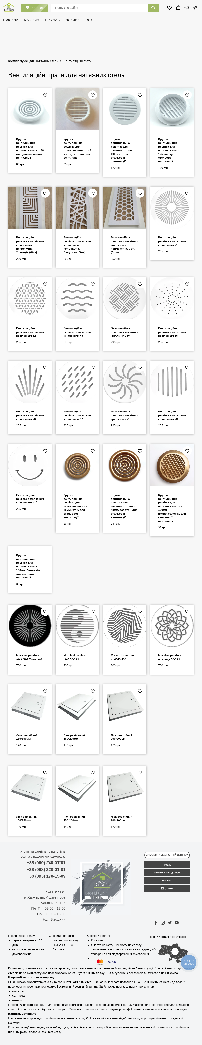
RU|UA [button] (91, 20)
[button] (169, 7)
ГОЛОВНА (10, 20)
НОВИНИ (73, 20)
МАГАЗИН (31, 20)
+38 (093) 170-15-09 (46, 876)
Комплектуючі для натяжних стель (33, 61)
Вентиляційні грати (78, 61)
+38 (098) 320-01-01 (46, 869)
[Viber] (186, 8)
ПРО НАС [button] (52, 20)
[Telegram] (195, 8)
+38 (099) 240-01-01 (46, 862)
